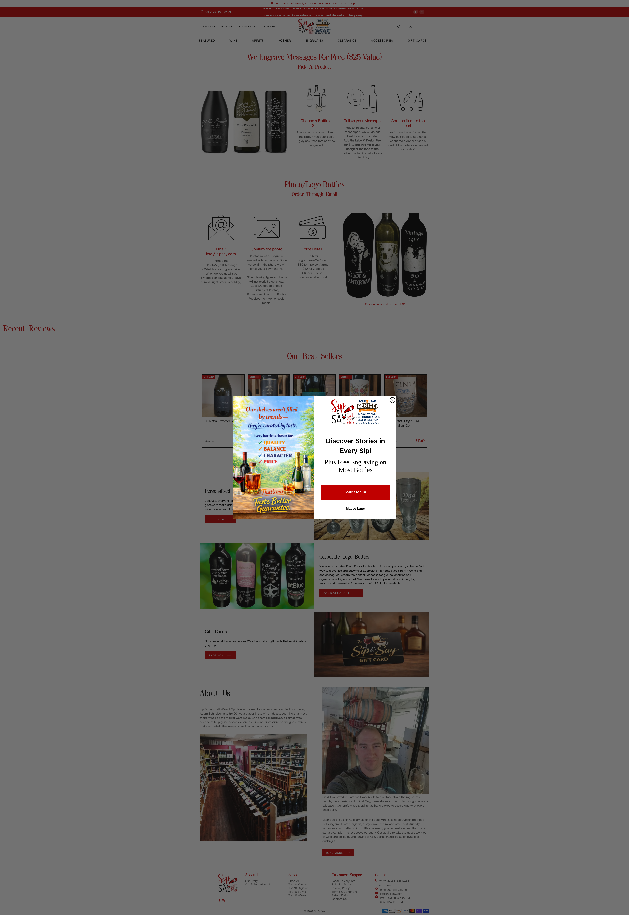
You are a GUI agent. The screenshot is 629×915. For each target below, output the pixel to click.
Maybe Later (355, 508)
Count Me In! (355, 492)
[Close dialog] (392, 400)
